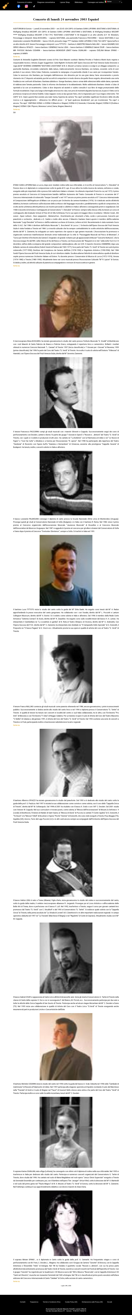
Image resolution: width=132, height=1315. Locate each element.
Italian (109, 1)
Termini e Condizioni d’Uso (52, 1302)
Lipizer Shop (65, 2)
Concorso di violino (24, 2)
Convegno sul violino (96, 2)
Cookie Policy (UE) (71, 1302)
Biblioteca (78, 2)
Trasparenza (34, 1302)
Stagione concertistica (46, 2)
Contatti (22, 1302)
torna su (16, 57)
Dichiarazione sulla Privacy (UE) (92, 1302)
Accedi (109, 1302)
